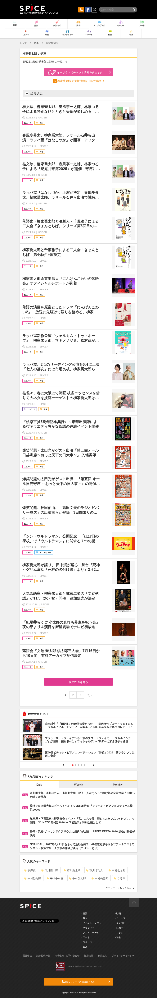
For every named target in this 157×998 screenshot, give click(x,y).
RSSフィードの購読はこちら (80, 981)
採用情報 (88, 955)
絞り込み (36, 93)
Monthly (118, 784)
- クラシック (88, 927)
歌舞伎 (32, 870)
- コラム (119, 932)
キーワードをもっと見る (118, 887)
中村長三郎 (101, 878)
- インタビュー (122, 922)
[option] (78, 740)
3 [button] (78, 765)
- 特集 (118, 937)
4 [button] (81, 765)
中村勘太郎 (79, 878)
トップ (23, 42)
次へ (89, 695)
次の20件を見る (78, 682)
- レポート (120, 927)
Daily (39, 784)
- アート (86, 937)
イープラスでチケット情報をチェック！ (81, 72)
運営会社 (27, 955)
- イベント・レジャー (93, 922)
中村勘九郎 (34, 878)
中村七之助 (118, 870)
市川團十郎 (51, 870)
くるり (121, 878)
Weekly (78, 784)
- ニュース (120, 918)
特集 (36, 42)
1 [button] (73, 765)
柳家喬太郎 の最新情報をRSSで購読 (79, 81)
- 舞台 (84, 918)
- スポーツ (87, 942)
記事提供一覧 (43, 955)
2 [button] (75, 765)
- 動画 (118, 913)
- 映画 (84, 946)
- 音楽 (84, 913)
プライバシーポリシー (123, 955)
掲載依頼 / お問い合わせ (67, 955)
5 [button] (84, 765)
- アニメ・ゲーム (90, 932)
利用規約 (102, 955)
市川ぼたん (96, 870)
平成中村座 (56, 878)
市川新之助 (73, 870)
